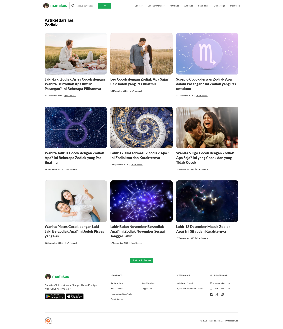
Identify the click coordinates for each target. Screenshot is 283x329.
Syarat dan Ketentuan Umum (190, 288)
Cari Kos (139, 5)
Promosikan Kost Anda (121, 294)
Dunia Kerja (219, 5)
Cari (104, 5)
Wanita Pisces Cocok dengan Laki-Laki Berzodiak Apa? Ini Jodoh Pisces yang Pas (74, 231)
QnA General (70, 95)
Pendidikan (203, 5)
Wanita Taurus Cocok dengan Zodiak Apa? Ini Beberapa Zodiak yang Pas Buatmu (74, 157)
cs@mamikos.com (221, 283)
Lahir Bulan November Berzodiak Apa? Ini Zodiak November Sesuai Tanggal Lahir (137, 231)
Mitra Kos (174, 5)
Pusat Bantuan (117, 299)
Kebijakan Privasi (185, 283)
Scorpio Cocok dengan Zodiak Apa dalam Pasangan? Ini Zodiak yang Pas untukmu (206, 84)
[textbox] (90, 5)
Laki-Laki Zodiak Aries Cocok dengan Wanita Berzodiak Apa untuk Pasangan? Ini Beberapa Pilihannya (75, 84)
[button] (90, 5)
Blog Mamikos (148, 283)
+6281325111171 (221, 288)
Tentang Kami (117, 283)
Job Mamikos (117, 288)
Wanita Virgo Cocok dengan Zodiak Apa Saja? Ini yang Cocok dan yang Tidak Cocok (205, 157)
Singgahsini (147, 288)
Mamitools (235, 5)
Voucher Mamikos (156, 5)
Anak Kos (188, 5)
